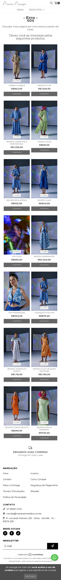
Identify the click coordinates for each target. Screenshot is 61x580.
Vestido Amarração (44, 256)
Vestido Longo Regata (17, 427)
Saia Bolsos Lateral (16, 200)
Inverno (34, 473)
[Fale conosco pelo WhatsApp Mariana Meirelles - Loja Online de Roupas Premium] (54, 557)
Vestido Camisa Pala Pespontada (16, 143)
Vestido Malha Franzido (44, 428)
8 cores (16, 80)
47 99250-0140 (14, 509)
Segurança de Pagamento (44, 485)
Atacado (34, 491)
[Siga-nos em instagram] (5, 533)
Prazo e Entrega (11, 485)
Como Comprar (38, 479)
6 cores (16, 251)
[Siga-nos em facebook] (11, 533)
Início (5, 473)
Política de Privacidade (14, 497)
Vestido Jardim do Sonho (16, 370)
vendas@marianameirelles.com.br (24, 513)
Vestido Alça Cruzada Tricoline (44, 370)
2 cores (44, 137)
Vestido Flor (44, 85)
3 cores (17, 137)
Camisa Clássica (17, 85)
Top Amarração (16, 313)
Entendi (30, 576)
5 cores (17, 422)
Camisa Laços (44, 142)
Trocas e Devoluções (13, 491)
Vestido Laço (44, 200)
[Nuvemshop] (31, 555)
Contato (7, 479)
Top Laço (17, 256)
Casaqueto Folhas (44, 313)
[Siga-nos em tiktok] (18, 533)
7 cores (44, 195)
